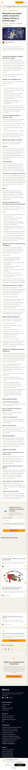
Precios (4, 706)
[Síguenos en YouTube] (7, 697)
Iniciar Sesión (19, 2)
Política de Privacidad (7, 753)
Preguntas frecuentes (7, 708)
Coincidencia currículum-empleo (10, 731)
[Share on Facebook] (8, 649)
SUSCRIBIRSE (15, 530)
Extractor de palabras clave (9, 734)
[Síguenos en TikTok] (9, 697)
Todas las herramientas (8, 743)
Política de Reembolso (7, 755)
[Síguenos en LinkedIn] (2, 697)
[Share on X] (2, 649)
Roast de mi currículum (7, 732)
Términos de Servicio (7, 751)
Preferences (14, 767)
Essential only (8, 764)
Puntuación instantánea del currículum (11, 727)
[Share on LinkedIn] (5, 649)
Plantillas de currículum (8, 716)
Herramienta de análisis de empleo (10, 736)
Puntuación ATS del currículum (9, 729)
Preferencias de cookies (8, 756)
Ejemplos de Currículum (7, 717)
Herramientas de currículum (9, 719)
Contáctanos (5, 710)
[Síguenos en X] (12, 697)
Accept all (20, 764)
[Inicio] (1, 6)
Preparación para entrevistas (9, 740)
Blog (4, 6)
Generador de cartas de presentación (11, 738)
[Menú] (25, 2)
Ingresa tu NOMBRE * (7, 517)
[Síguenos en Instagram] (5, 697)
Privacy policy (19, 762)
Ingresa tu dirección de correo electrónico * (13, 523)
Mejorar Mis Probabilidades (13, 676)
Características (6, 704)
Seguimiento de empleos (8, 741)
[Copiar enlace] (11, 649)
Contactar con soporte (8, 749)
